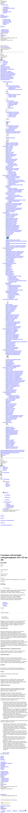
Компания (3, 759)
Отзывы (5, 602)
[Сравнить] (2, 566)
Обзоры (5, 24)
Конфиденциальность (5, 805)
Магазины (5, 10)
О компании (6, 6)
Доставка (5, 605)
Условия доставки (7, 20)
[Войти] (1, 475)
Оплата (4, 604)
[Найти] (2, 58)
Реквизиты (5, 9)
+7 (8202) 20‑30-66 (5, 32)
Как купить (5, 603)
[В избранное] (2, 564)
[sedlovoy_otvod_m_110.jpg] (14, 538)
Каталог (2, 756)
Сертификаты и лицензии (9, 8)
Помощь (2, 769)
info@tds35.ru (3, 35)
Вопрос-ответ (6, 22)
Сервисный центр (7, 11)
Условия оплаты (6, 19)
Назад (7, 482)
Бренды (2, 757)
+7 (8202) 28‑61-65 (5, 29)
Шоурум (5, 12)
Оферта (2, 806)
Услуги (2, 758)
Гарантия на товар (7, 21)
